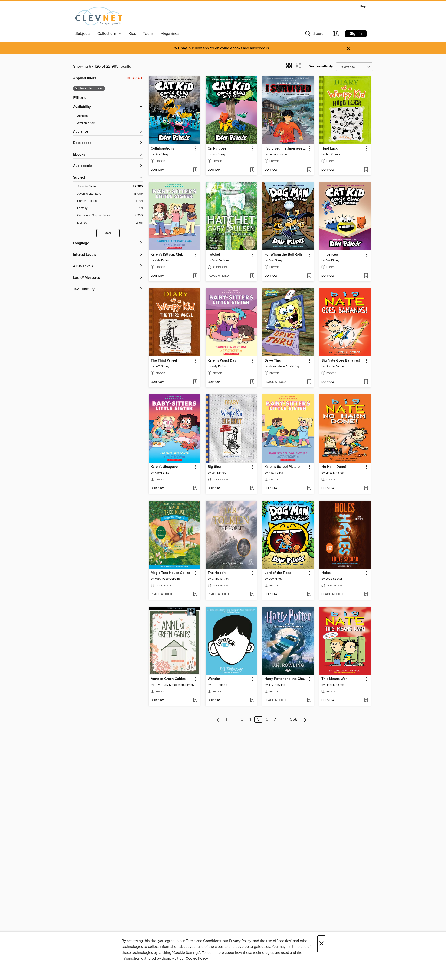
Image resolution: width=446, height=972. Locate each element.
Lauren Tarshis (278, 154)
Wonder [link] (214, 679)
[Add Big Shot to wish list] (252, 488)
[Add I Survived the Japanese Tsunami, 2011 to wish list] (309, 170)
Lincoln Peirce (334, 366)
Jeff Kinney (332, 154)
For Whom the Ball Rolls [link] (283, 255)
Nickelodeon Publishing (284, 366)
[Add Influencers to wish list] (366, 276)
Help (363, 6)
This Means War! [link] (334, 679)
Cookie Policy (197, 958)
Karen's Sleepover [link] (165, 467)
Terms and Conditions (203, 941)
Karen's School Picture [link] (282, 467)
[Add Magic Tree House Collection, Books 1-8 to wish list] (195, 594)
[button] (315, 34)
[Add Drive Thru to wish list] (309, 382)
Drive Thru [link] (273, 361)
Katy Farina (162, 260)
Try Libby (179, 48)
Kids (132, 33)
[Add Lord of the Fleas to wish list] (309, 594)
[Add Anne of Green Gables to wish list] (195, 700)
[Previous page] (217, 719)
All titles (82, 116)
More (108, 233)
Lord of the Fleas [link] (278, 573)
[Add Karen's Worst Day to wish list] (252, 382)
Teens (148, 33)
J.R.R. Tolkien (220, 579)
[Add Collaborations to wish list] (195, 170)
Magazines (170, 33)
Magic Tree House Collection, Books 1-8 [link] (172, 573)
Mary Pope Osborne (167, 579)
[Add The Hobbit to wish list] (252, 594)
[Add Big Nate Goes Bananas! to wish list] (366, 382)
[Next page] (305, 719)
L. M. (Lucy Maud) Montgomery (174, 685)
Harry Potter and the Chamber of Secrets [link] (286, 679)
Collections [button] (107, 33)
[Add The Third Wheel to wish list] (195, 382)
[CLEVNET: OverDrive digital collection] (99, 16)
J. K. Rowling (277, 685)
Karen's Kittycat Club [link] (167, 255)
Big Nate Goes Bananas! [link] (340, 361)
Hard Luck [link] (329, 148)
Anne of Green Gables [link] (168, 679)
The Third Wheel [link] (164, 361)
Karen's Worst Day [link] (222, 361)
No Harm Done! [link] (333, 467)
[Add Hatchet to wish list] (252, 276)
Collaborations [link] (162, 148)
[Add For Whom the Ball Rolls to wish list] (309, 276)
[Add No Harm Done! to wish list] (366, 488)
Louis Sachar (333, 579)
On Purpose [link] (217, 148)
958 (293, 719)
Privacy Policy (240, 941)
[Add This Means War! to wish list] (366, 700)
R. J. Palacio (219, 685)
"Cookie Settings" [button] (186, 952)
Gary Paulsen (220, 260)
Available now (86, 123)
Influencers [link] (330, 255)
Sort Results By (321, 66)
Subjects (82, 33)
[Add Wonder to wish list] (252, 700)
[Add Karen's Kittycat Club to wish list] (195, 276)
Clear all (135, 78)
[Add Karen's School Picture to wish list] (309, 488)
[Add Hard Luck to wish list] (366, 170)
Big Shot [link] (214, 467)
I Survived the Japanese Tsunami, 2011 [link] (286, 148)
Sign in (356, 33)
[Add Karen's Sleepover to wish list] (195, 488)
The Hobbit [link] (217, 573)
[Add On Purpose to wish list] (252, 170)
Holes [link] (326, 573)
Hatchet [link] (214, 255)
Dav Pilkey (161, 154)
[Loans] (336, 34)
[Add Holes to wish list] (366, 594)
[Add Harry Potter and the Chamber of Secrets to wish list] (309, 700)
